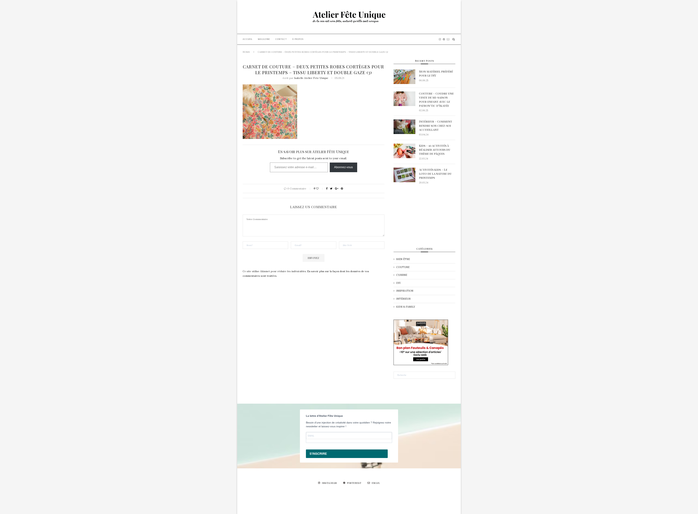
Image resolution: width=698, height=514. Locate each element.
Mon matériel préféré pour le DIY (436, 73)
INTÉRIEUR (403, 298)
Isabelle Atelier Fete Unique (311, 78)
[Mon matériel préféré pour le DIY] (404, 76)
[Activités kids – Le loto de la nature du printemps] (404, 175)
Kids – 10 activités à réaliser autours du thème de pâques (434, 150)
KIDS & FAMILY (405, 306)
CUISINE (401, 275)
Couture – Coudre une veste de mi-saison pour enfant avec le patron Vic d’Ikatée (436, 99)
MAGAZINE (264, 39)
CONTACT (281, 39)
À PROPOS (298, 39)
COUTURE (403, 267)
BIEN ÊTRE (403, 259)
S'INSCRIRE (318, 453)
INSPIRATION (404, 290)
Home (246, 51)
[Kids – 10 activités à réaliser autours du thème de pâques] (404, 151)
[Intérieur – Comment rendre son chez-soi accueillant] (404, 126)
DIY (398, 283)
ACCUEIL (247, 39)
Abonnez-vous (343, 167)
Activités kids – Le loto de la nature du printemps (435, 174)
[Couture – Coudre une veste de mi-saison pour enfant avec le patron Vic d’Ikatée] (404, 98)
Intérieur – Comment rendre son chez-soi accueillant (435, 125)
